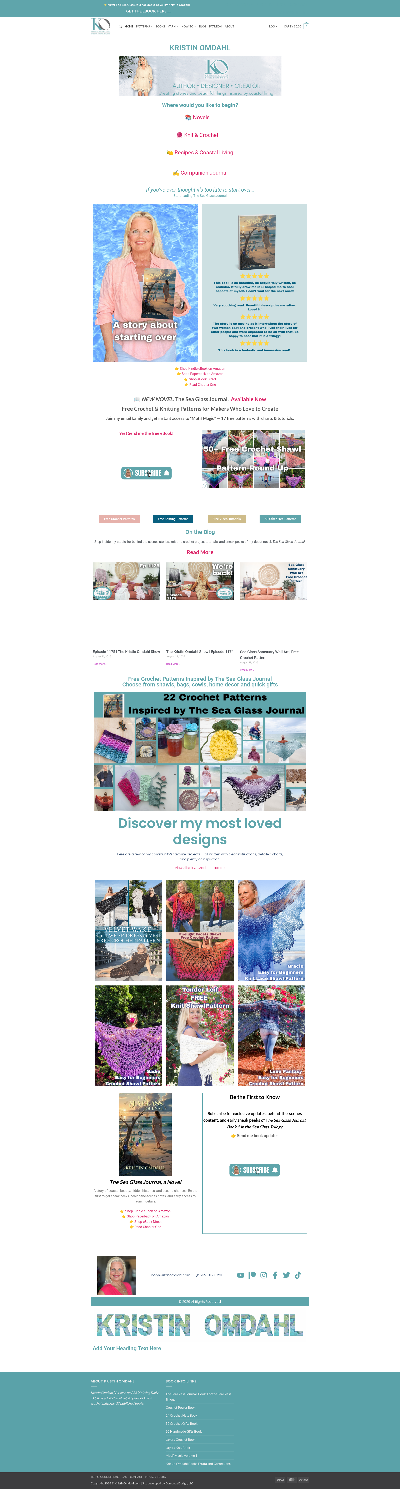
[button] (293, 12)
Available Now (248, 399)
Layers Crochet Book (180, 1439)
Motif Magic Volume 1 (181, 1455)
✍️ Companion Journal (200, 173)
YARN (172, 26)
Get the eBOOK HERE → (148, 11)
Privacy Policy (156, 1476)
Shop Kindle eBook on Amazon (202, 369)
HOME (129, 26)
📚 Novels (197, 117)
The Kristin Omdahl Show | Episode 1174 (200, 651)
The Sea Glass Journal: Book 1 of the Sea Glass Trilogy (198, 1396)
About (243, 4)
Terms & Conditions (105, 1476)
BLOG (261, 4)
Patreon (278, 4)
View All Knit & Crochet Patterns (200, 867)
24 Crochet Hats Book (181, 1415)
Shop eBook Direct (202, 379)
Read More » (100, 664)
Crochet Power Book (180, 1407)
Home (228, 4)
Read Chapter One (202, 385)
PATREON (215, 26)
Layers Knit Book (178, 1447)
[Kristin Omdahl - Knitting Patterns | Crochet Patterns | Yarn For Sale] (101, 26)
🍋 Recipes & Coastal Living (200, 152)
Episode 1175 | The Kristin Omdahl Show (126, 651)
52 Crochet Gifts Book (182, 1423)
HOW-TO (187, 26)
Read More (200, 552)
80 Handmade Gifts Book (184, 1431)
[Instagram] (263, 1275)
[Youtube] (240, 1275)
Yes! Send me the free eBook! (146, 433)
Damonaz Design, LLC (179, 1483)
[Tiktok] (298, 1275)
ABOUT (229, 26)
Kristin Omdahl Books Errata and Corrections (198, 1463)
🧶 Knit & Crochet (197, 135)
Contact (299, 4)
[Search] (120, 26)
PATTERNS (143, 26)
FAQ (124, 1476)
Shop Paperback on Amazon (203, 374)
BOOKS (160, 26)
